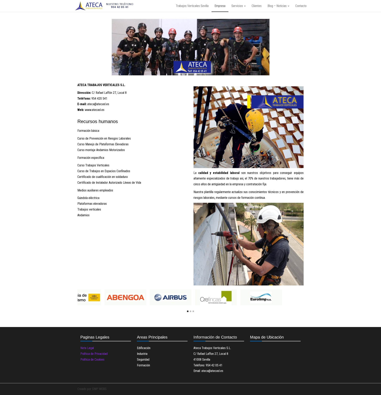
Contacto (301, 6)
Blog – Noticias (277, 6)
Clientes (257, 6)
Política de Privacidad (94, 354)
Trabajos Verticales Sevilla (192, 6)
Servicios (237, 6)
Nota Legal (87, 348)
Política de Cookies (92, 359)
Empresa (220, 6)
